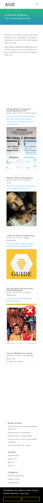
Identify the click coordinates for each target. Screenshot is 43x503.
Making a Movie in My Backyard (20, 178)
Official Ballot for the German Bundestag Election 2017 (19, 110)
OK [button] (21, 499)
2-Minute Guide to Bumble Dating (20, 235)
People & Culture (30, 113)
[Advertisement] (21, 81)
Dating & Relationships (16, 476)
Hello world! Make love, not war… (20, 353)
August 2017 (12, 459)
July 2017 (11, 462)
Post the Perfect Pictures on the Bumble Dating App (20, 289)
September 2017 (14, 455)
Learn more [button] (24, 493)
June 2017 (11, 466)
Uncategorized (28, 355)
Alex (10, 113)
